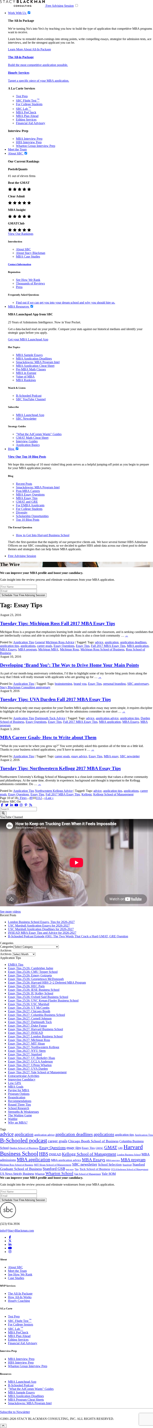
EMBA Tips (15, 964)
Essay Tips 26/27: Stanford (25, 1054)
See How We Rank (28, 279)
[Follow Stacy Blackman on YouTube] (16, 805)
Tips (77, 1169)
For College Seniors (20, 1324)
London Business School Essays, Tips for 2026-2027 (41, 922)
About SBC (23, 249)
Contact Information (19, 264)
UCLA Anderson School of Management (129, 1169)
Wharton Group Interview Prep (35, 146)
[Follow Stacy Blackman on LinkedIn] (12, 805)
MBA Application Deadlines (34, 358)
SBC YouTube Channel (31, 399)
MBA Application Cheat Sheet (35, 365)
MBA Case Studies (28, 256)
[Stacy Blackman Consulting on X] (10, 1241)
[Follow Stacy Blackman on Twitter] (7, 805)
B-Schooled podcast (23, 1140)
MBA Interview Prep (29, 138)
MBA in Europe (26, 373)
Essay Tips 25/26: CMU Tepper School (33, 971)
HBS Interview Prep (29, 142)
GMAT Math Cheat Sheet (32, 437)
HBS (43, 1153)
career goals (44, 646)
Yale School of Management (87, 1174)
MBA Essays (8, 649)
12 (40, 798)
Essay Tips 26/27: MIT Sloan (26, 1043)
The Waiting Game (20, 1115)
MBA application (138, 646)
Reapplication (16, 1097)
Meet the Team (17, 1271)
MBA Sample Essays (29, 355)
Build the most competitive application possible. (38, 65)
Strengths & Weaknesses (23, 1111)
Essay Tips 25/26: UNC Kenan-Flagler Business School (43, 1000)
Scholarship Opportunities (32, 516)
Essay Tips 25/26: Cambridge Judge (30, 968)
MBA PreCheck (26, 112)
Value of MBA (25, 376)
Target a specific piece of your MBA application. (38, 80)
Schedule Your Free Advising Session (23, 595)
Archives (5, 954)
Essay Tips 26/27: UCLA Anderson (30, 1061)
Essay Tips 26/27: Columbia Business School (36, 1015)
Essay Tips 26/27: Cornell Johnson (30, 1018)
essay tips (74, 1148)
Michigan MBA (48, 649)
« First (22, 798)
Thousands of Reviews (30, 283)
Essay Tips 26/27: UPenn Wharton (30, 1065)
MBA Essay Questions (30, 494)
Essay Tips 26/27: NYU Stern (27, 1050)
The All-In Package (20, 1293)
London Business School (129, 1154)
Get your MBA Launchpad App (28, 339)
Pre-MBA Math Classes (31, 369)
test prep (70, 1169)
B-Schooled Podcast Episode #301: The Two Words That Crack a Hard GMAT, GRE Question (68, 936)
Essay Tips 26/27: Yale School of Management (37, 1072)
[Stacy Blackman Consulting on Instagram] (10, 1251)
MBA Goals (15, 1086)
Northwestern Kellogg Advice (54, 790)
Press (19, 287)
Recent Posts (24, 483)
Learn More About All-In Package (29, 49)
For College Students (29, 104)
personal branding (114, 683)
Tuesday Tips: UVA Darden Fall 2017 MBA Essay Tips (55, 699)
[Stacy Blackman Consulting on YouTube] (10, 1248)
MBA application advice (66, 1160)
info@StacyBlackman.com (17, 1230)
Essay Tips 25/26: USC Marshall (28, 1004)
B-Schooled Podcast (28, 395)
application (112, 642)
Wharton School (59, 1173)
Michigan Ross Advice (60, 642)
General (40, 642)
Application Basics (28, 445)
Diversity (21, 512)
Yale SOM (109, 1174)
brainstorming (63, 683)
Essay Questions (64, 646)
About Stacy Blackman (30, 253)
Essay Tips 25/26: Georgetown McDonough (36, 979)
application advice (107, 718)
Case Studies (16, 1278)
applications (28, 646)
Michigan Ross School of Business (102, 649)
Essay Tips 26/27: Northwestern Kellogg (33, 1047)
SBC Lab (23, 108)
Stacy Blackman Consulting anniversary (25, 687)
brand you (80, 683)
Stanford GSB (54, 1169)
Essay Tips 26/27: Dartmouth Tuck (30, 1022)
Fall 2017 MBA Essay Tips (108, 646)
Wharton (40, 1173)
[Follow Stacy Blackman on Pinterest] (26, 805)
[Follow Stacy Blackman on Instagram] (21, 805)
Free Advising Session (60, 5)
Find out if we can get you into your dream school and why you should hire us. (65, 302)
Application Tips (23, 642)
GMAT (110, 1147)
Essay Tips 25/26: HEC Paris (26, 986)
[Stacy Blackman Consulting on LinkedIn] (10, 1244)
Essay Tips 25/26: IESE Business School (33, 989)
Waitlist (12, 1119)
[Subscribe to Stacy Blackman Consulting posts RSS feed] (31, 805)
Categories (6, 946)
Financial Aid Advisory (30, 123)
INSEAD (55, 1154)
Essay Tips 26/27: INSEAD (25, 1032)
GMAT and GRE (27, 501)
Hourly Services (18, 72)
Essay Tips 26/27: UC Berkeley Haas (31, 1058)
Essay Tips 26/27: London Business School (35, 1036)
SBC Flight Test (27, 100)
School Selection (110, 1164)
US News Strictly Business (17, 1173)
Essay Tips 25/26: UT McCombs (28, 1007)
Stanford (127, 1164)
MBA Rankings (26, 380)
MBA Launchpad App (30, 415)
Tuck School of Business (94, 1169)
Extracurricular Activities (23, 1076)
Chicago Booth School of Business (93, 1141)
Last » (50, 798)
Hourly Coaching (19, 1300)
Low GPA (14, 1083)
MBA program (27, 649)
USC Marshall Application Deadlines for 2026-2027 (41, 929)
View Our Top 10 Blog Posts (27, 456)
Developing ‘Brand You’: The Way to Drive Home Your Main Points (69, 665)
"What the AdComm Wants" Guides (39, 434)
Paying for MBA (18, 1090)
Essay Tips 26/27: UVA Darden (28, 1068)
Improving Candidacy (21, 1079)
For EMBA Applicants (30, 505)
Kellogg (86, 794)
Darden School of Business (24, 1148)
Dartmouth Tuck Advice (50, 718)
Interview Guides (27, 441)
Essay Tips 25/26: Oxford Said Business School (38, 997)
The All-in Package (21, 57)
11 (37, 798)
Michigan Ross (69, 649)
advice (99, 642)
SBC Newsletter (26, 418)
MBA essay (111, 756)
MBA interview (113, 1160)
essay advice (79, 756)
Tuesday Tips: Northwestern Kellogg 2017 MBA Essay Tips (60, 768)
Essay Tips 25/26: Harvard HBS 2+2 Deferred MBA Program (47, 982)
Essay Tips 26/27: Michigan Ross (29, 1040)
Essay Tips (82, 646)
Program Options (18, 1093)
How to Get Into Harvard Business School (42, 535)
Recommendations (19, 1101)
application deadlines (133, 642)
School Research (18, 1108)
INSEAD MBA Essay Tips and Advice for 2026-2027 (42, 932)
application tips (9, 646)
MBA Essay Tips (26, 498)
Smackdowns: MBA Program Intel (38, 362)
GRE (120, 1148)
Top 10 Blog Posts (27, 519)
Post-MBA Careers (28, 491)
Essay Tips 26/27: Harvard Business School (35, 1029)
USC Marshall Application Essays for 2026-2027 (39, 925)
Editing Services (26, 119)
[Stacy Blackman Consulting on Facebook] (2, 805)
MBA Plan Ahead (27, 116)
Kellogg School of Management (113, 794)
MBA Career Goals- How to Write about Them (48, 737)
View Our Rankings (20, 233)
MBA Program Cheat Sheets (26, 1399)
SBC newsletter (130, 756)
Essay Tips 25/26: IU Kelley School (30, 993)
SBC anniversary (138, 683)
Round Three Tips (19, 1104)
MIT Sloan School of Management (52, 1164)
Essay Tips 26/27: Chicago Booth (29, 1011)
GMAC (99, 1148)
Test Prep (22, 96)
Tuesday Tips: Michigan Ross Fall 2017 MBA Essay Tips (57, 623)
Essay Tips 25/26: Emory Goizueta (30, 975)
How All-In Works (19, 1297)
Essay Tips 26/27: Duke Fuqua (27, 1025)
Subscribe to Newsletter (15, 1412)
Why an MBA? (17, 1122)
